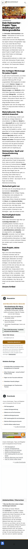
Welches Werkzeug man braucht (13, 421)
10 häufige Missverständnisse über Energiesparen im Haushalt (14, 367)
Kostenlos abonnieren (14, 342)
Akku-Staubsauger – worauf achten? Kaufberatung (14, 372)
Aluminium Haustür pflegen (11, 381)
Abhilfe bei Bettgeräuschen (11, 415)
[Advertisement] (14, 482)
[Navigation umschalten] (2, 2)
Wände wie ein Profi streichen (12, 412)
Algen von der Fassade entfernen (13, 377)
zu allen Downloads (20, 426)
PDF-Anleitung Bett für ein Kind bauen (14, 418)
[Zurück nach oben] (25, 546)
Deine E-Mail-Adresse (8, 335)
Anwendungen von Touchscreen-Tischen (13, 386)
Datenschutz (12, 354)
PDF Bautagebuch (9, 406)
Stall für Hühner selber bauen (12, 424)
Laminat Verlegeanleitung (11, 409)
